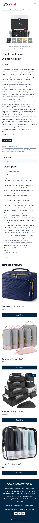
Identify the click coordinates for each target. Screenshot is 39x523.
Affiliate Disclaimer (11, 509)
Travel (19, 151)
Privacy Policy (28, 506)
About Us (9, 506)
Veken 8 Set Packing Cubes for (12, 412)
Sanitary (4, 151)
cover (21, 148)
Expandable (33, 148)
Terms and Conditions (27, 509)
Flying (3, 149)
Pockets (26, 149)
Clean (11, 148)
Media (10, 149)
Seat (8, 151)
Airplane (7, 148)
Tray (23, 151)
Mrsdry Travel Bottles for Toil (12, 464)
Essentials (26, 148)
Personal (21, 149)
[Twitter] (19, 513)
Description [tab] (8, 157)
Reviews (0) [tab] (7, 161)
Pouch (30, 149)
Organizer (15, 149)
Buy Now (7, 140)
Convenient (17, 148)
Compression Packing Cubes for (13, 359)
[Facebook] (16, 513)
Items (7, 149)
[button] (34, 16)
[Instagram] (23, 513)
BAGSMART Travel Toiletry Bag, (13, 306)
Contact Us (18, 506)
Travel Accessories (13, 146)
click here (30, 69)
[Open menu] (35, 3)
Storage (12, 151)
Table (16, 151)
